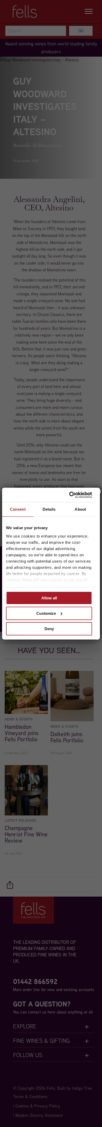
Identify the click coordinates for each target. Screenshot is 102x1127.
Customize (46, 613)
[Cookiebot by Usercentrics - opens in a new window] (70, 494)
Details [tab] (49, 509)
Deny (49, 628)
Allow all (49, 598)
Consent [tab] (18, 509)
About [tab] (80, 509)
